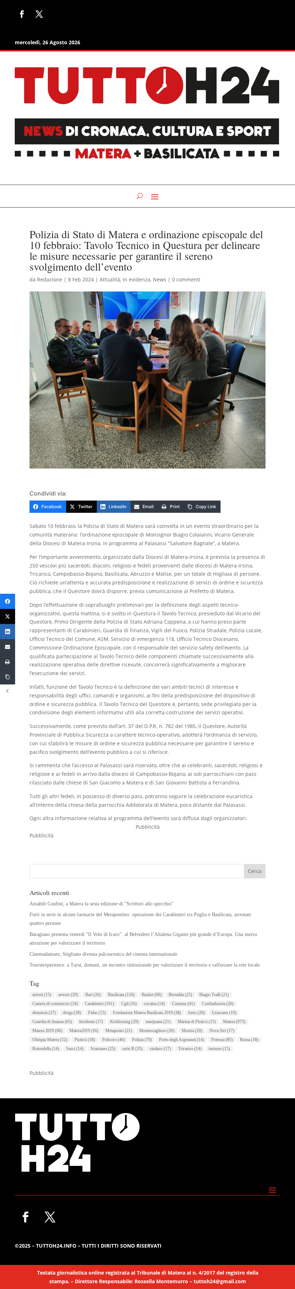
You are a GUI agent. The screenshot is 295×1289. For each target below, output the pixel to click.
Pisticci (84, 1039)
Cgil (129, 1003)
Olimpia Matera (49, 1039)
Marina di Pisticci (197, 1021)
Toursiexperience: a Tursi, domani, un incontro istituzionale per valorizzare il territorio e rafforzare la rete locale (145, 965)
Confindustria (217, 1003)
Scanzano (103, 1048)
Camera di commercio (55, 1003)
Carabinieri (99, 1003)
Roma (249, 1039)
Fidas (97, 1012)
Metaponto (118, 1030)
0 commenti (186, 279)
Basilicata (121, 994)
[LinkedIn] (7, 631)
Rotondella (45, 1048)
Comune (183, 1003)
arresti (41, 994)
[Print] (7, 661)
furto (196, 1012)
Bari (93, 994)
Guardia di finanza (52, 1021)
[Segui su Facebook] (22, 14)
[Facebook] (7, 601)
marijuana (158, 1021)
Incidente (91, 1021)
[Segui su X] (39, 14)
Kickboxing (124, 1021)
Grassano (224, 1012)
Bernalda (180, 994)
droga (72, 1012)
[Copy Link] (7, 676)
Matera (234, 1021)
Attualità (110, 279)
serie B (132, 1048)
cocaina (154, 1003)
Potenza (222, 1039)
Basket (152, 994)
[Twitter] (7, 616)
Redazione (49, 279)
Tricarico (189, 1048)
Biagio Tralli (214, 994)
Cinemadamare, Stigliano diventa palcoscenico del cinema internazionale (103, 954)
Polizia (142, 1039)
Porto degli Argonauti (181, 1039)
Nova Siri (221, 1030)
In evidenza (136, 279)
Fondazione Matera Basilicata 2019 (147, 1012)
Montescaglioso (156, 1030)
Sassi (74, 1048)
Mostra (192, 1030)
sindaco (160, 1048)
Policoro (113, 1039)
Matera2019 (83, 1030)
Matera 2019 (47, 1030)
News (159, 279)
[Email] (7, 646)
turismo (219, 1048)
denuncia (44, 1012)
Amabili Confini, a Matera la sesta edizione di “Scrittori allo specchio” (101, 903)
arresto (68, 994)
